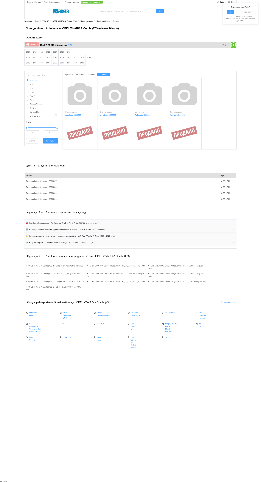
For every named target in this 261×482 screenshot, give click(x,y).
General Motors (35, 328)
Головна (28, 21)
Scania (133, 347)
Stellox (133, 340)
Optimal (32, 340)
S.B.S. (133, 345)
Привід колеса (86, 21)
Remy (99, 340)
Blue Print (67, 315)
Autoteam (33, 312)
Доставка (38, 2)
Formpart (202, 315)
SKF (132, 337)
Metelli (167, 328)
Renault (100, 337)
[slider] (42, 127)
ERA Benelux (170, 312)
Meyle (167, 326)
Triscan (167, 337)
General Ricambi (35, 331)
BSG (65, 317)
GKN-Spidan (34, 326)
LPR (132, 328)
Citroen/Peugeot (103, 315)
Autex (31, 315)
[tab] (130, 223)
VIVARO (45, 21)
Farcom (202, 317)
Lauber (133, 323)
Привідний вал (103, 21)
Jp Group (100, 323)
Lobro (133, 326)
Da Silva (134, 312)
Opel (37, 21)
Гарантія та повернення (53, 2)
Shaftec (134, 342)
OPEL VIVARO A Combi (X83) (64, 21)
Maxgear (168, 331)
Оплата (30, 2)
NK (200, 323)
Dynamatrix (135, 315)
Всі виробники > (228, 302)
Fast (200, 312)
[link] (28, 21)
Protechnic (67, 337)
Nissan (201, 326)
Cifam (99, 312)
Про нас (68, 2)
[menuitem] (220, 2)
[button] (130, 223)
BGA (65, 312)
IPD (63, 323)
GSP (31, 323)
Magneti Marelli (171, 323)
